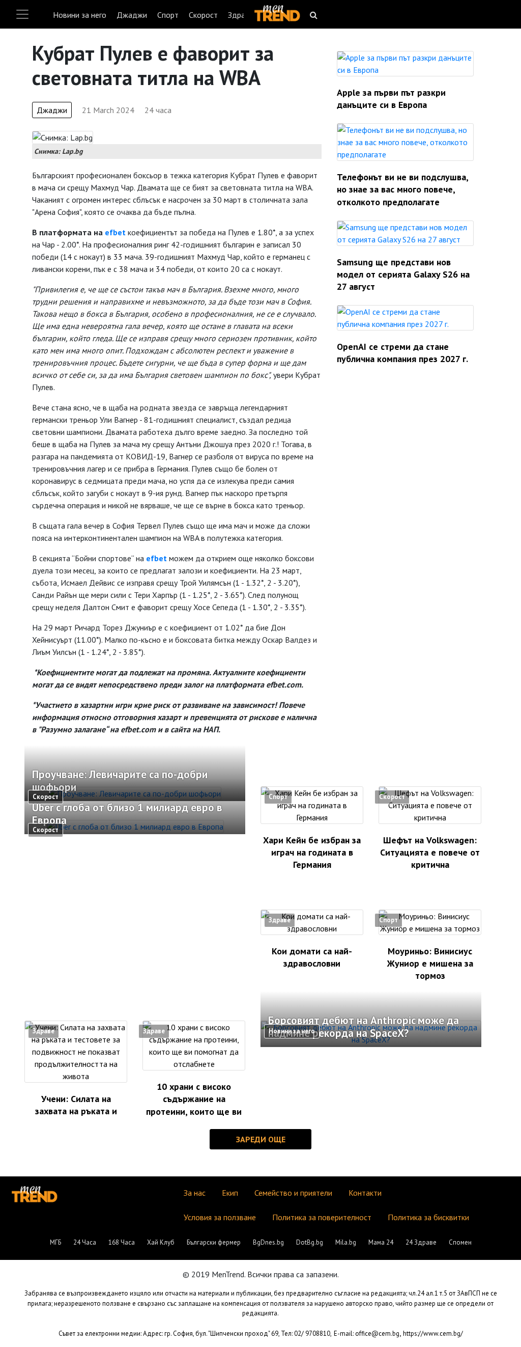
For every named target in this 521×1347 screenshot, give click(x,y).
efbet (115, 232)
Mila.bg (345, 1242)
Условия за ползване (220, 1217)
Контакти (365, 1193)
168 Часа (121, 1242)
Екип (230, 1193)
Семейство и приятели (293, 1193)
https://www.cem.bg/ (433, 1333)
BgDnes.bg (268, 1242)
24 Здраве (421, 1242)
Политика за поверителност (321, 1217)
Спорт (168, 15)
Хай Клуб (161, 1242)
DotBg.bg (309, 1242)
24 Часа (84, 1242)
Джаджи (132, 15)
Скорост (203, 15)
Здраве (240, 15)
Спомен (460, 1242)
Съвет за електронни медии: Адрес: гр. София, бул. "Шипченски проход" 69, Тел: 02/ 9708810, (195, 1333)
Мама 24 (380, 1242)
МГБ (55, 1242)
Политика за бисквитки (428, 1217)
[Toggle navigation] (22, 14)
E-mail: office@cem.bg (366, 1333)
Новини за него (79, 15)
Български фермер (214, 1242)
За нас (195, 1193)
